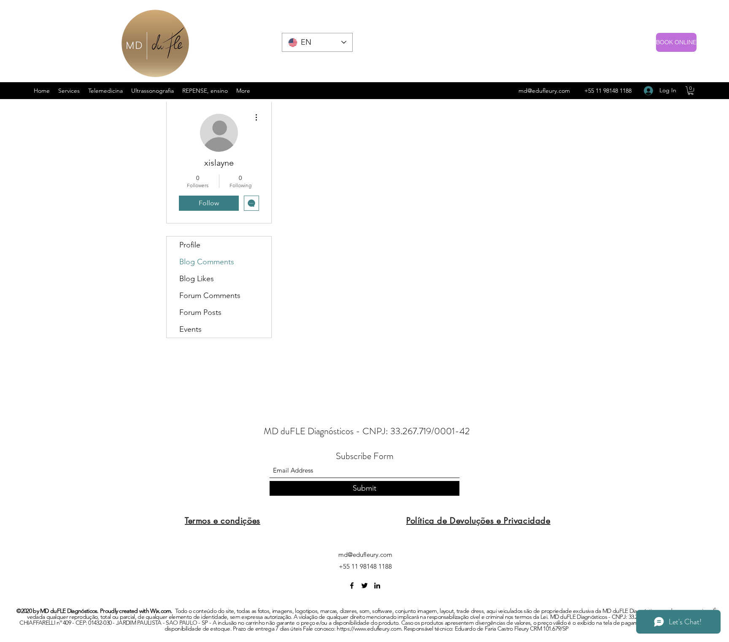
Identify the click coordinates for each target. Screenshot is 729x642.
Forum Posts (200, 312)
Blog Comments (206, 261)
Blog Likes (196, 278)
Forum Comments (209, 295)
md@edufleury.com (544, 90)
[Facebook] (352, 585)
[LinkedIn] (377, 585)
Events (190, 329)
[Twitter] (364, 585)
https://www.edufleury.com (369, 628)
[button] (691, 90)
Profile (189, 245)
